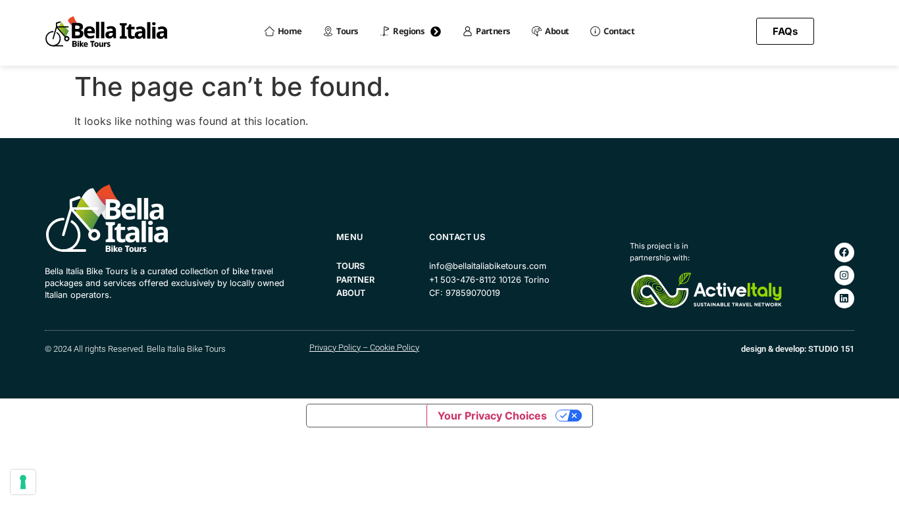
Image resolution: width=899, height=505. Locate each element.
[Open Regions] (435, 31)
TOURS (350, 266)
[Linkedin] (844, 298)
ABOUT (350, 293)
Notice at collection (366, 415)
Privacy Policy (335, 347)
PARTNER (355, 280)
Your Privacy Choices (492, 415)
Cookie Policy (394, 347)
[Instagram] (844, 275)
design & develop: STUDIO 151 (797, 349)
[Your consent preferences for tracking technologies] (23, 481)
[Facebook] (844, 252)
